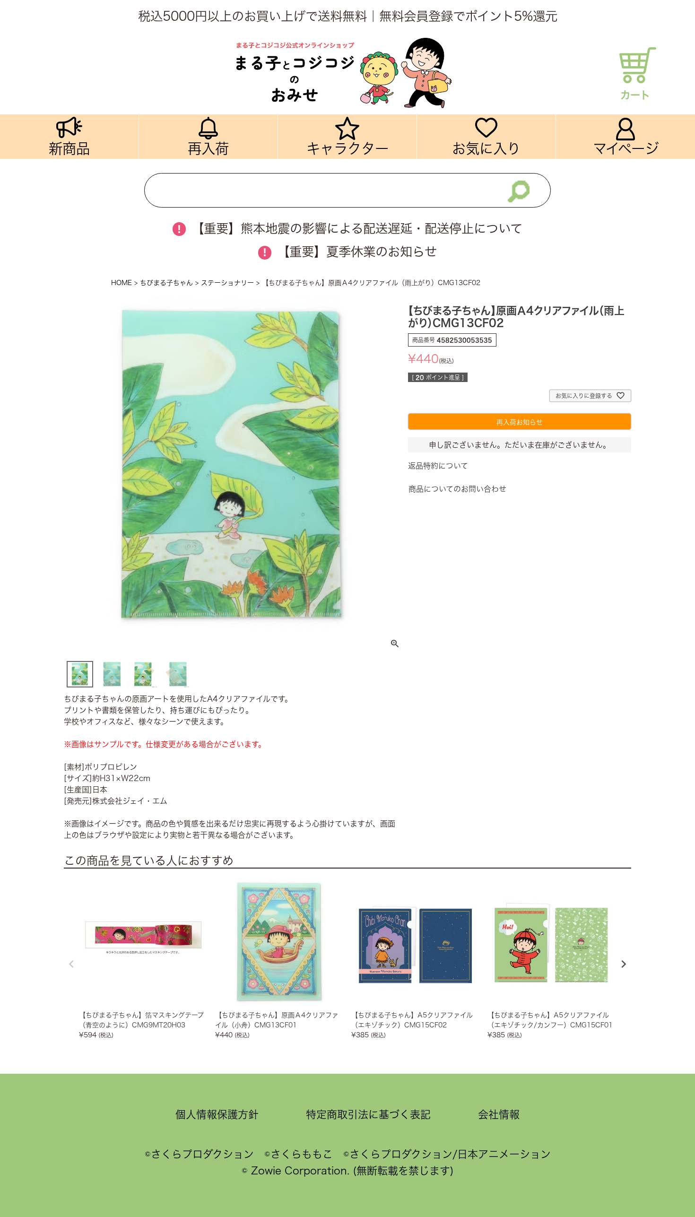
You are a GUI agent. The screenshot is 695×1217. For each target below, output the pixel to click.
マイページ (626, 148)
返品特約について (438, 465)
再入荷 (208, 148)
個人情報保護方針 (217, 1114)
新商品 (69, 148)
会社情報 (499, 1114)
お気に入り (486, 148)
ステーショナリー (227, 282)
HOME (121, 282)
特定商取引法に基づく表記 (368, 1114)
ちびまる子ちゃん (166, 282)
